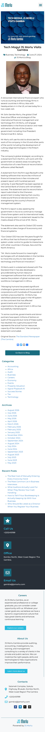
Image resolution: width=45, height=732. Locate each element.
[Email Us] (7, 572)
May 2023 (12, 463)
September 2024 (15, 441)
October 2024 (14, 438)
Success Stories (15, 391)
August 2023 (13, 455)
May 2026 (12, 418)
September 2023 (15, 452)
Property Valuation (16, 386)
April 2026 (12, 421)
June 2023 (12, 460)
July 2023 (12, 457)
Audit (10, 372)
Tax (9, 394)
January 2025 (14, 432)
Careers (11, 377)
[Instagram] (29, 706)
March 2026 (13, 424)
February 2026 (14, 427)
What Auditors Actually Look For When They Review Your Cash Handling (23, 490)
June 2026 (12, 416)
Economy (12, 380)
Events (11, 383)
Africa (10, 369)
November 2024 (15, 435)
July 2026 (12, 413)
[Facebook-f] (15, 706)
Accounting (13, 366)
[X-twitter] (24, 706)
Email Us (10, 580)
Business (10, 55)
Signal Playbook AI (16, 389)
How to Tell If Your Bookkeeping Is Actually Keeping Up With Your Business (23, 498)
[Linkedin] (20, 706)
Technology (20, 55)
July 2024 (12, 446)
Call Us (8, 528)
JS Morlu (28, 725)
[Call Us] (7, 521)
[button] (40, 5)
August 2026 (13, 410)
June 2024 (12, 449)
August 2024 (13, 443)
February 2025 (14, 429)
